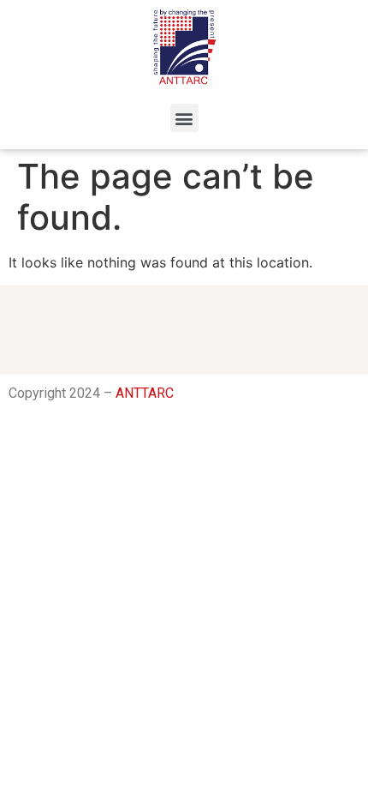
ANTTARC (145, 393)
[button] (184, 118)
